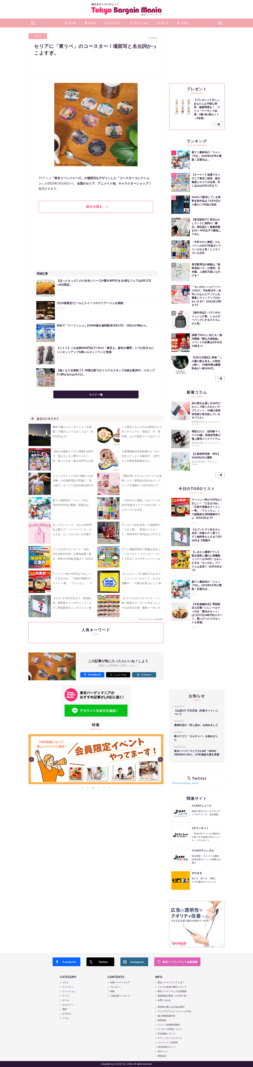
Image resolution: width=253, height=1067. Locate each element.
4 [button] (99, 788)
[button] (32, 23)
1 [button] (82, 788)
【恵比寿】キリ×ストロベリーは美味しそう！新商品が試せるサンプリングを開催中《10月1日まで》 (141, 480)
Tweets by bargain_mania (185, 783)
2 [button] (87, 788)
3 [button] (93, 788)
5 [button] (104, 788)
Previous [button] (31, 759)
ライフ (37, 36)
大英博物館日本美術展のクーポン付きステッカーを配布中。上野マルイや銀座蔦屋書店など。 (140, 456)
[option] (96, 759)
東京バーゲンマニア (126, 9)
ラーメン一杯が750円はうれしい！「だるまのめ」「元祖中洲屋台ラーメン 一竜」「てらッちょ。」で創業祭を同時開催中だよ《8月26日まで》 (73, 583)
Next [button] (160, 759)
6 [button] (110, 788)
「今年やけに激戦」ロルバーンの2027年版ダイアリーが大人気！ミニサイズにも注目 (141, 505)
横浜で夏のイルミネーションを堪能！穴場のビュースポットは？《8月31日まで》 (73, 431)
